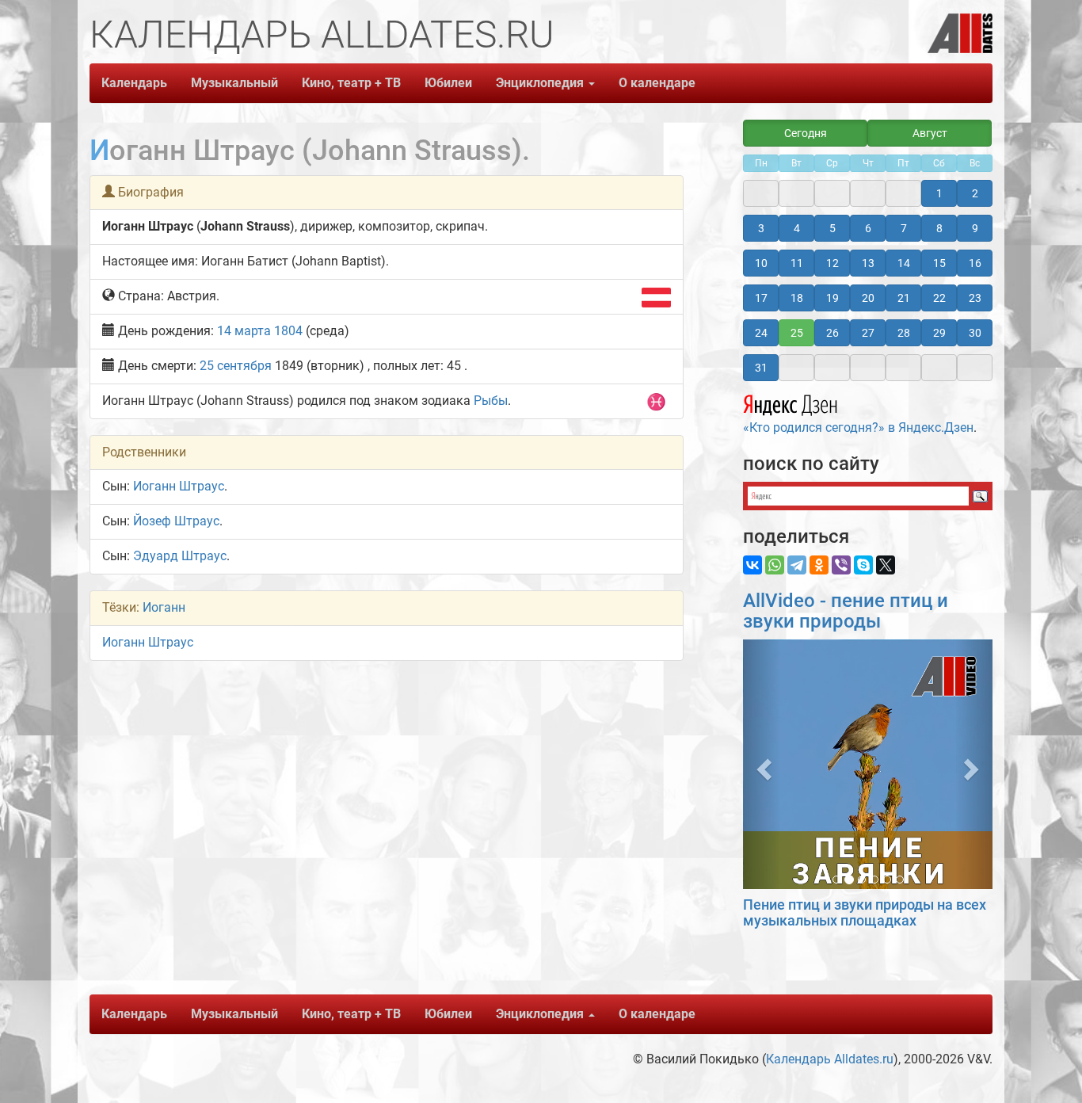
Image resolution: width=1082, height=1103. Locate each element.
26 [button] (832, 332)
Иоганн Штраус (178, 486)
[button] (761, 764)
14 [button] (903, 263)
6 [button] (868, 228)
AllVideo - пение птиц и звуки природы (845, 611)
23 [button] (975, 298)
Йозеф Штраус (176, 521)
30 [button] (975, 332)
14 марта (244, 330)
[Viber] (841, 564)
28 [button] (903, 332)
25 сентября (236, 365)
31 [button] (761, 367)
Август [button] (929, 133)
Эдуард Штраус (180, 555)
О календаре (657, 82)
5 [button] (832, 228)
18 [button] (797, 298)
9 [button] (975, 228)
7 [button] (904, 228)
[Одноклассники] (819, 564)
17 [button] (761, 298)
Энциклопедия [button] (541, 82)
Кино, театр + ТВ (351, 82)
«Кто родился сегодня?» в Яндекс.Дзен (858, 427)
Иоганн (164, 607)
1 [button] (939, 193)
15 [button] (939, 263)
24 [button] (761, 332)
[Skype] (863, 564)
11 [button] (797, 263)
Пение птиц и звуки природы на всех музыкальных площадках (864, 912)
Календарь (134, 82)
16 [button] (975, 263)
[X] (885, 564)
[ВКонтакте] (752, 564)
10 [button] (761, 263)
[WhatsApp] (774, 564)
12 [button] (832, 263)
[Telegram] (796, 564)
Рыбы (491, 400)
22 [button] (939, 298)
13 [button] (868, 263)
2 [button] (975, 193)
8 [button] (939, 228)
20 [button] (868, 298)
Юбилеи (448, 82)
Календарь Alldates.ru (829, 1059)
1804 (288, 330)
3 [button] (761, 228)
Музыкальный (234, 82)
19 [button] (832, 298)
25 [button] (797, 332)
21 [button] (903, 298)
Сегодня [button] (805, 133)
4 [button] (797, 228)
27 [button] (868, 332)
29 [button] (939, 332)
